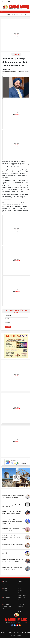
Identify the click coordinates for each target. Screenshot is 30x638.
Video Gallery (21, 604)
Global (19, 588)
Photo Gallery (21, 602)
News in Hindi (21, 599)
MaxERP (19, 635)
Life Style (20, 581)
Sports (19, 583)
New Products (6, 604)
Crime (19, 593)
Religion (5, 588)
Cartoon (5, 609)
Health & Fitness (22, 595)
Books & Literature (7, 602)
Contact (20, 611)
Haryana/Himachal (7, 586)
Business (5, 590)
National (5, 581)
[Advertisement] (15, 35)
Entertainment (21, 586)
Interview (5, 599)
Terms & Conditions (10, 634)
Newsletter (20, 606)
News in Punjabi (22, 597)
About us (20, 609)
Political (20, 590)
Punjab (4, 583)
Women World (6, 597)
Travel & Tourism (7, 606)
